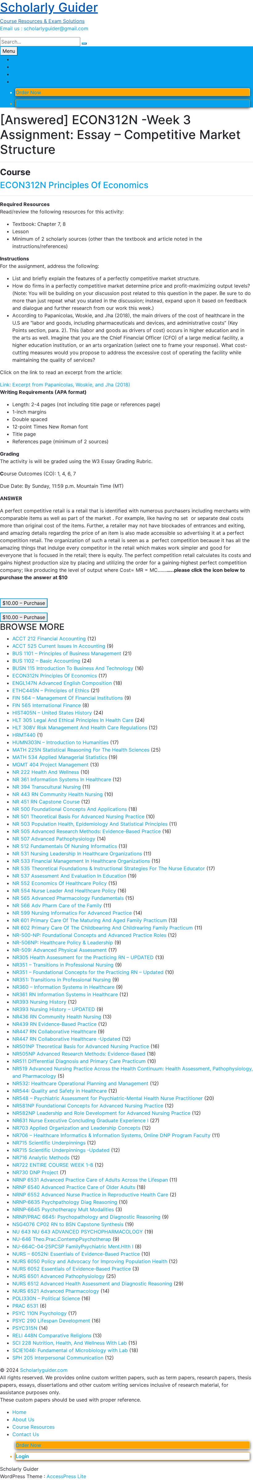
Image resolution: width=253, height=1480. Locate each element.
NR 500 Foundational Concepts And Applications (69, 809)
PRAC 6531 (25, 1306)
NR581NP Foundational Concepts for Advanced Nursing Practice (87, 1106)
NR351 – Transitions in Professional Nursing (63, 965)
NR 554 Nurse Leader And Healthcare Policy (64, 891)
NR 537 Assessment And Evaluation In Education (69, 876)
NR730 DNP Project (35, 1172)
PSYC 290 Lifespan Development (51, 1321)
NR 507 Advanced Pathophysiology (53, 839)
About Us (23, 67)
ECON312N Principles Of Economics (74, 185)
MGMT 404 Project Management (50, 764)
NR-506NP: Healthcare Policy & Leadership (62, 942)
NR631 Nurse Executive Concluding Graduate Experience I (80, 1120)
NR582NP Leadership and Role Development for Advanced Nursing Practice (101, 1113)
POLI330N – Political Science (46, 1298)
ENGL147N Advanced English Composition (62, 683)
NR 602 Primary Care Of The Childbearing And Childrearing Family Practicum (102, 928)
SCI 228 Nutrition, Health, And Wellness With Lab (69, 1343)
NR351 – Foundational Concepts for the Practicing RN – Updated (88, 972)
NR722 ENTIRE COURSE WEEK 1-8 (52, 1165)
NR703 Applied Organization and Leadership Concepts (76, 1128)
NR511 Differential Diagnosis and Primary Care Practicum (79, 1061)
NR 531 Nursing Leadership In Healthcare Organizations (77, 853)
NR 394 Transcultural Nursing (46, 787)
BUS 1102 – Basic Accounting (46, 661)
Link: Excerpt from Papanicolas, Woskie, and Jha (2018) (65, 385)
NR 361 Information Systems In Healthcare (61, 779)
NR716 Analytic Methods (40, 1157)
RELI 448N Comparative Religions (51, 1335)
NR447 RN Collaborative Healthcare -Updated (66, 1039)
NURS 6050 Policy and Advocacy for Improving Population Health (89, 1261)
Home (19, 59)
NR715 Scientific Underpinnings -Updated (61, 1150)
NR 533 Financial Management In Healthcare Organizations (81, 861)
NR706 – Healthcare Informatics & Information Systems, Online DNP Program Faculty (111, 1135)
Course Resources (33, 74)
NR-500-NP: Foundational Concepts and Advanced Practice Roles (89, 935)
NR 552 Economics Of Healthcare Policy (59, 883)
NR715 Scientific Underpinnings (48, 1143)
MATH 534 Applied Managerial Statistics (59, 757)
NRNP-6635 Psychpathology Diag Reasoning (64, 1202)
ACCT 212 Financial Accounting (49, 638)
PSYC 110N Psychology (39, 1313)
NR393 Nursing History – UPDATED (53, 1009)
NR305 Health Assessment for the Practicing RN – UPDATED (83, 957)
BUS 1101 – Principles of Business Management (66, 653)
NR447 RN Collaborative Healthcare (54, 1031)
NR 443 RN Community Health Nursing (57, 794)
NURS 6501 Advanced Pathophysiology (58, 1276)
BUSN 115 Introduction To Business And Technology (72, 668)
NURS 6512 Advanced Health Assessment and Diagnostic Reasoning (92, 1283)
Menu (8, 51)
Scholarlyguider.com (44, 1370)
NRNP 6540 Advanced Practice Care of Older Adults (73, 1187)
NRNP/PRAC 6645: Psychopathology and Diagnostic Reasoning (86, 1217)
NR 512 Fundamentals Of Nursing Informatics (64, 846)
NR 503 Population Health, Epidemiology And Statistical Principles (90, 824)
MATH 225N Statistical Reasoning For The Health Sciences (80, 750)
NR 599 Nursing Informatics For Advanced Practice (72, 913)
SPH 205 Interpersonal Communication (57, 1358)
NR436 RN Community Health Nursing (56, 1017)
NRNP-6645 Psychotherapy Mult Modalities (63, 1209)
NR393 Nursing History (39, 1002)
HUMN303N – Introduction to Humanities (60, 742)
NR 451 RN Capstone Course (46, 802)
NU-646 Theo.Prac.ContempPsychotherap (61, 1239)
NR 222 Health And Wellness (45, 772)
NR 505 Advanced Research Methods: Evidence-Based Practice (86, 831)
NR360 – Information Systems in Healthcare (63, 987)
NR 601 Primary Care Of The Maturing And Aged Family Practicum (89, 920)
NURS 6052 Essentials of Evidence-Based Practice (71, 1269)
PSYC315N (24, 1328)
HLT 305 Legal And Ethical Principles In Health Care (72, 720)
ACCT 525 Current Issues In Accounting (58, 646)
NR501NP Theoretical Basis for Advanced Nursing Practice (80, 1046)
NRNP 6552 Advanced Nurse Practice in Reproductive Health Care (90, 1194)
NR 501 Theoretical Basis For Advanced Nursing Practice (78, 816)
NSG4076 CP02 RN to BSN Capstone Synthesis (67, 1224)
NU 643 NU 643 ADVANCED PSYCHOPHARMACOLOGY (77, 1232)
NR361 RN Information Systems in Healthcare (65, 994)
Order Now (28, 92)
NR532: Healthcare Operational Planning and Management (80, 1083)
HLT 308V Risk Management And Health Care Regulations (79, 727)
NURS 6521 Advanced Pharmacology (55, 1291)
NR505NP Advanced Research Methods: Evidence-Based (78, 1054)
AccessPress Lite (66, 1476)
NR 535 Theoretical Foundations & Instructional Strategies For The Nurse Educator (108, 868)
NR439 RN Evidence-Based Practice (54, 1024)
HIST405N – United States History (52, 713)
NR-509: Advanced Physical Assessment (59, 950)
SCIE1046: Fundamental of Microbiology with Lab (70, 1350)
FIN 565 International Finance (46, 705)
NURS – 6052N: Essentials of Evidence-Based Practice (76, 1254)
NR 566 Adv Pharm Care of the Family (57, 905)
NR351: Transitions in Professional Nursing (61, 979)
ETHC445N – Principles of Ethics (50, 690)
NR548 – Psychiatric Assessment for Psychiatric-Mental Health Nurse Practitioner (107, 1098)
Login (22, 103)
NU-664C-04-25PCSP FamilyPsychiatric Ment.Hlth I (72, 1246)
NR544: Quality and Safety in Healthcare (59, 1091)
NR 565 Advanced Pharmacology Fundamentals (68, 898)
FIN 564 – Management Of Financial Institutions (67, 698)
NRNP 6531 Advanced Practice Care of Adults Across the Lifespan (90, 1180)
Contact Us (25, 81)
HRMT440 (23, 735)
